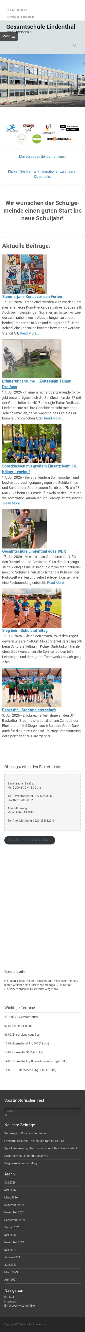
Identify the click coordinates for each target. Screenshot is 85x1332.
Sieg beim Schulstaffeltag (25, 630)
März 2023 (11, 1272)
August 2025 (12, 1227)
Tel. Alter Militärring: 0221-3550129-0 (31, 820)
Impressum (11, 1301)
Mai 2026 (10, 1190)
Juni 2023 (10, 1264)
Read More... (29, 333)
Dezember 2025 (14, 1205)
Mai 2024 (10, 1249)
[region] (42, 80)
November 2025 (14, 1212)
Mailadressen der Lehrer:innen (42, 157)
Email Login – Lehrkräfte (19, 1305)
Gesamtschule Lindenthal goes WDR (34, 551)
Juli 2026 (10, 1182)
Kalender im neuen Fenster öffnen (29, 840)
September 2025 (15, 1219)
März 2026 (11, 1197)
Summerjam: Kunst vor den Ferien (32, 296)
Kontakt (9, 1297)
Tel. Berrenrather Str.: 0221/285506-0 (31, 795)
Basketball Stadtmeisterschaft (29, 710)
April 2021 (10, 1279)
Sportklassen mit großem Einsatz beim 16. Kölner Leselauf (39, 469)
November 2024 (14, 1242)
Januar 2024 (12, 1257)
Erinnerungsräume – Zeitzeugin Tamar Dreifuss (36, 384)
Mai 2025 (10, 1234)
